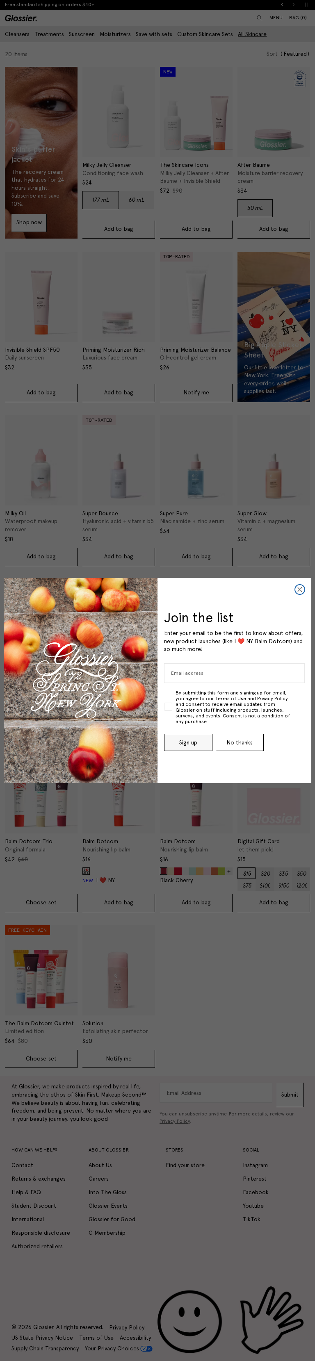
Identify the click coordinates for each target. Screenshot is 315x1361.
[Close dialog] (300, 589)
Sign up (188, 742)
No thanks (239, 742)
